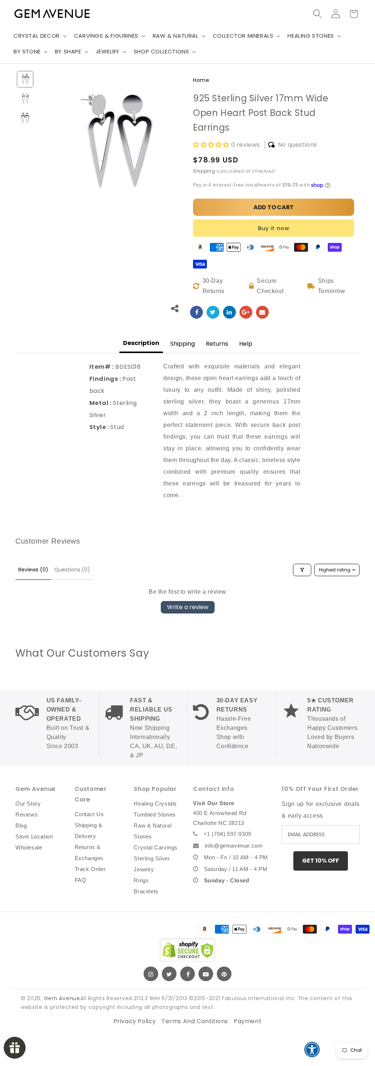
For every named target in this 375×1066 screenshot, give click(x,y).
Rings (141, 880)
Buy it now (273, 228)
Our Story (28, 803)
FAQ (80, 880)
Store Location (34, 836)
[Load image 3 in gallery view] (25, 118)
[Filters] (302, 570)
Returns (217, 343)
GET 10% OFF (320, 860)
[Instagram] (151, 973)
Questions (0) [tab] (72, 569)
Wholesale (28, 847)
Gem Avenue (62, 998)
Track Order (90, 869)
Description (141, 343)
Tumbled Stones (154, 814)
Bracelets (146, 891)
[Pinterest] (224, 973)
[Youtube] (205, 973)
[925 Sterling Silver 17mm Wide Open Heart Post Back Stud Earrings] (196, 312)
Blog (21, 825)
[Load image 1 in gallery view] (25, 79)
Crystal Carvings (156, 847)
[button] (39, 36)
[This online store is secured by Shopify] (187, 950)
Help (245, 343)
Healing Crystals (155, 803)
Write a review (187, 607)
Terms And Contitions (194, 1021)
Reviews (26, 814)
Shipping (204, 171)
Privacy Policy (135, 1021)
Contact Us (89, 814)
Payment (247, 1021)
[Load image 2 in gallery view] (25, 98)
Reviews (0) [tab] (33, 569)
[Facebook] (187, 973)
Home (201, 80)
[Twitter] (169, 973)
